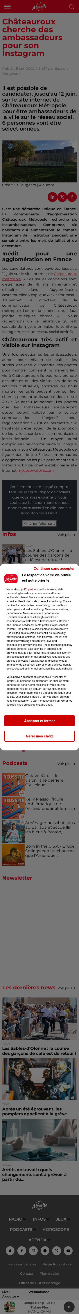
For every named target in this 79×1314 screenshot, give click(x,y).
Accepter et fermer (39, 720)
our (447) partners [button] (27, 589)
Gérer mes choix (39, 736)
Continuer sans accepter (54, 568)
